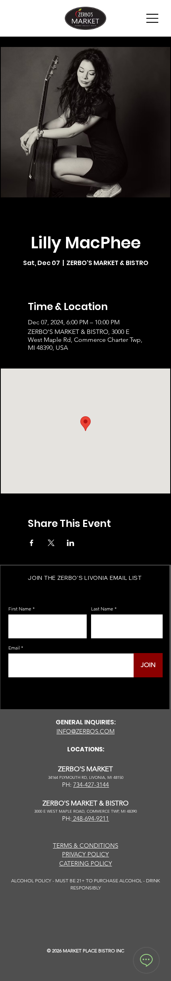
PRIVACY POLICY (85, 854)
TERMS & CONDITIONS (85, 845)
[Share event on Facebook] (31, 543)
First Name (19, 609)
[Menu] (152, 18)
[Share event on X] (51, 543)
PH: (67, 818)
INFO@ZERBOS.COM (85, 731)
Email (14, 648)
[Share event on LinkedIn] (70, 543)
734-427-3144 (91, 784)
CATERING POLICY (85, 863)
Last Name (102, 609)
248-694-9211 (90, 818)
